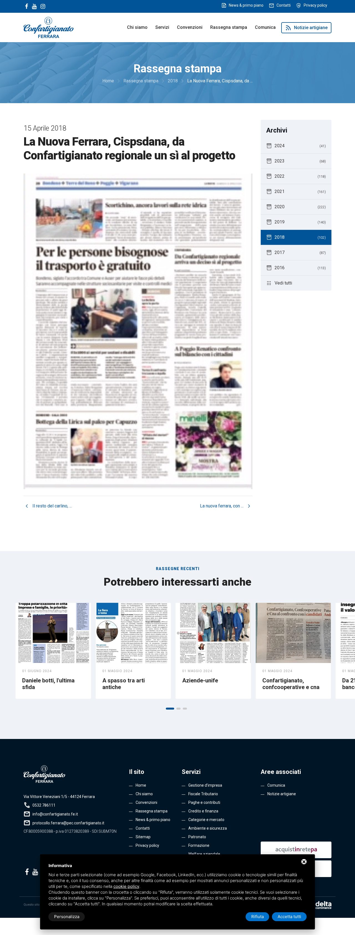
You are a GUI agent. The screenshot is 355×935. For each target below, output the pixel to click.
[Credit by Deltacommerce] (318, 905)
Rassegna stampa (228, 27)
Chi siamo (137, 27)
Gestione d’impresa (205, 785)
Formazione (198, 845)
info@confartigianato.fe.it (55, 814)
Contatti (284, 5)
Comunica (265, 27)
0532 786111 (43, 805)
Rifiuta (257, 916)
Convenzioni (189, 27)
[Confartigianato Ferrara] (48, 27)
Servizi (162, 27)
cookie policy (126, 886)
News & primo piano (246, 5)
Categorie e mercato (206, 819)
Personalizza (66, 916)
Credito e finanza (203, 811)
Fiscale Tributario (203, 794)
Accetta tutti (289, 916)
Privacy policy (315, 5)
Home (141, 785)
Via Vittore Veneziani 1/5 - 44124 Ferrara (59, 796)
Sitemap (143, 837)
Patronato (197, 837)
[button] (170, 709)
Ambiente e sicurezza (207, 828)
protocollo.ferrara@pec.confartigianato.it (68, 823)
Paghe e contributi (204, 802)
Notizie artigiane (306, 28)
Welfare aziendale (204, 854)
